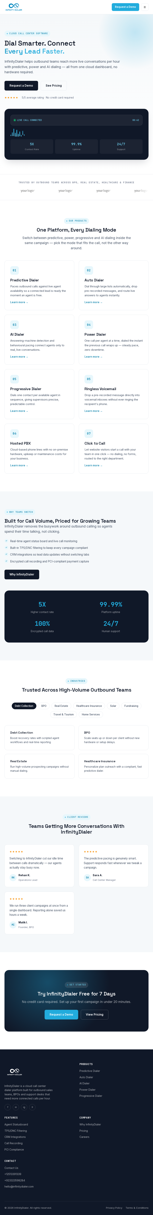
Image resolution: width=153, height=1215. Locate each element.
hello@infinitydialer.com (19, 1186)
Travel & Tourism (63, 714)
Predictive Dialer (89, 1070)
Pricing (83, 1130)
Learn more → (19, 302)
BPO (43, 705)
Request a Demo (125, 6)
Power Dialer (87, 1089)
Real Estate (61, 705)
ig (24, 1107)
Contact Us (11, 1167)
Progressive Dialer (90, 1095)
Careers (84, 1136)
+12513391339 (12, 1174)
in (16, 1107)
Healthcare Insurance (89, 705)
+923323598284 (14, 1180)
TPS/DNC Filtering (15, 1130)
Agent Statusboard (16, 1124)
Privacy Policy (114, 1207)
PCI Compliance (14, 1149)
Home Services (91, 714)
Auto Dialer (86, 1077)
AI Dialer (84, 1083)
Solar (113, 705)
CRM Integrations (15, 1136)
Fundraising (131, 705)
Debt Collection (24, 705)
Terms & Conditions (137, 1207)
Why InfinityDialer (22, 574)
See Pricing (54, 85)
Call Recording (13, 1143)
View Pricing (94, 1014)
